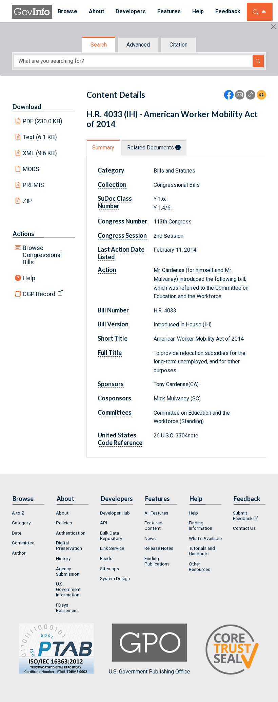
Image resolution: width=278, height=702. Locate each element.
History (63, 558)
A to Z (18, 513)
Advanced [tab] (138, 44)
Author (19, 553)
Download (27, 106)
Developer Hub (115, 513)
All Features (156, 513)
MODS (31, 169)
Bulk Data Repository (111, 535)
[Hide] (273, 26)
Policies (64, 522)
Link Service (112, 548)
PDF (43, 121)
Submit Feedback (243, 515)
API (103, 522)
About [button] (96, 11)
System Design (115, 578)
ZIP (27, 200)
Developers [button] (131, 11)
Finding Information (200, 525)
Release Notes (158, 548)
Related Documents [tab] (151, 147)
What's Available (205, 538)
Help (29, 278)
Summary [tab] (103, 147)
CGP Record (39, 294)
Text (40, 137)
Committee (23, 542)
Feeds (106, 558)
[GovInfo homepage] (32, 12)
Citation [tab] (178, 44)
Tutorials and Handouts (202, 550)
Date (16, 533)
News (150, 538)
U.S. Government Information (68, 589)
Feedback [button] (227, 11)
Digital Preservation (69, 545)
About (62, 513)
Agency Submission (67, 571)
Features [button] (169, 11)
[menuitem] (67, 12)
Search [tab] (99, 44)
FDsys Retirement (67, 607)
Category (21, 522)
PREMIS (33, 184)
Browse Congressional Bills (42, 255)
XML (40, 153)
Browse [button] (67, 11)
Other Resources (199, 566)
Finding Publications (157, 561)
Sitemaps (109, 568)
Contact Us (244, 528)
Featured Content (153, 525)
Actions (23, 233)
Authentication (70, 533)
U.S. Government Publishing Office (149, 671)
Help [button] (198, 11)
